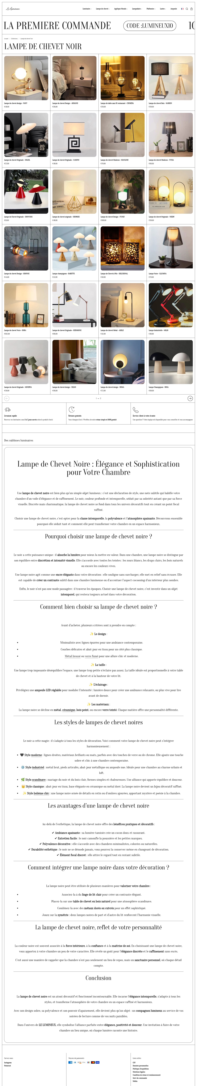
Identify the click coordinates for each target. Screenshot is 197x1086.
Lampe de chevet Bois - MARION (171, 82)
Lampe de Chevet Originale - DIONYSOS (26, 195)
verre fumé (91, 656)
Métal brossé (73, 656)
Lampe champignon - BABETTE (74, 252)
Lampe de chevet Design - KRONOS (26, 252)
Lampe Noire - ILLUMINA (171, 252)
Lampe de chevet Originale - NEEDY (171, 195)
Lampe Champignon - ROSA (171, 366)
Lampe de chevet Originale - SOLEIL (26, 139)
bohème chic (41, 793)
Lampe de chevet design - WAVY (26, 82)
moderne (36, 755)
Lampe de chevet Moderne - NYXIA (171, 139)
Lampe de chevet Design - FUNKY (123, 195)
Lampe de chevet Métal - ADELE (123, 309)
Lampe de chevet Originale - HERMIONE (74, 309)
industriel (38, 767)
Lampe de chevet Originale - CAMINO (74, 139)
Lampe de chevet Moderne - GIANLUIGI (123, 139)
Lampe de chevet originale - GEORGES (74, 195)
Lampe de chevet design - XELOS (74, 366)
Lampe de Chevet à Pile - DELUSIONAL (123, 252)
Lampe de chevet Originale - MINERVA (26, 366)
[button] (182, 9)
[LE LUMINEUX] (12, 9)
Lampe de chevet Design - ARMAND (74, 82)
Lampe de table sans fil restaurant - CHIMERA (123, 82)
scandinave (39, 780)
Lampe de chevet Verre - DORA (26, 309)
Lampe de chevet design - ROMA (123, 366)
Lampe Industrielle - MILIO (171, 309)
